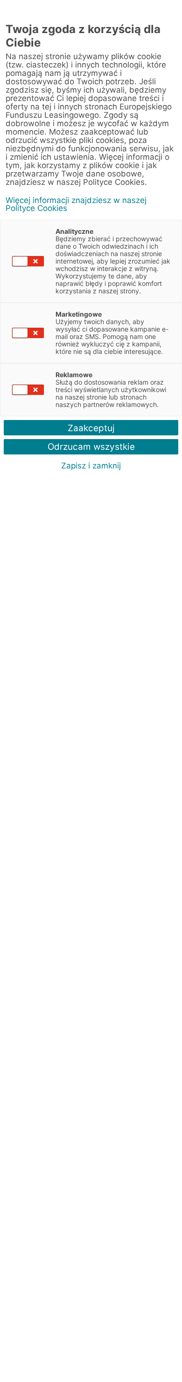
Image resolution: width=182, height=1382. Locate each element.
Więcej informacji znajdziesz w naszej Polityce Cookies (76, 204)
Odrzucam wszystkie (91, 446)
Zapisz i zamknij (91, 465)
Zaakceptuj (91, 428)
